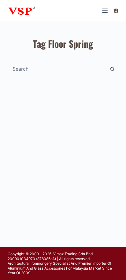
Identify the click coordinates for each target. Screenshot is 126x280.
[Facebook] (116, 11)
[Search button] (112, 69)
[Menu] (105, 10)
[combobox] (57, 69)
